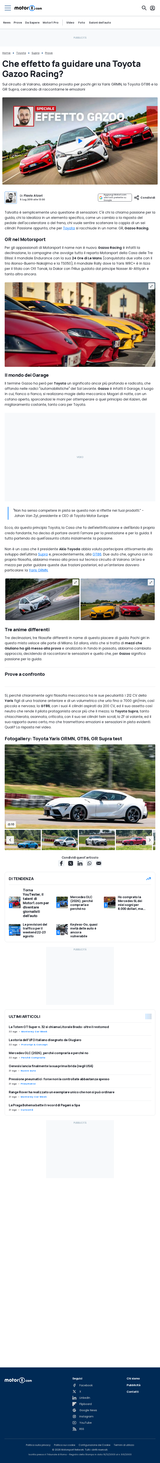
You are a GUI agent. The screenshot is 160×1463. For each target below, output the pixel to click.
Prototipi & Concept (34, 1044)
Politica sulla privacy (38, 1445)
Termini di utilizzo (124, 1445)
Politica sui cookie (64, 1445)
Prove (18, 22)
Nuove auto (28, 1070)
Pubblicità (133, 1385)
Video (70, 22)
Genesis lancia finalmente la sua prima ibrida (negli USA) (51, 1066)
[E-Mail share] (98, 863)
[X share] (70, 863)
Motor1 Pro (51, 22)
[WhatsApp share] (89, 863)
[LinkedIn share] (80, 863)
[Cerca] (144, 8)
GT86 (96, 554)
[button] (10, 840)
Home (6, 53)
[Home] (28, 7)
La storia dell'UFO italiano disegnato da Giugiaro (45, 1040)
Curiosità (27, 1109)
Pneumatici (28, 1083)
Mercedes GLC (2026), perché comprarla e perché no (48, 1053)
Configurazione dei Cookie (94, 1445)
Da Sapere (32, 22)
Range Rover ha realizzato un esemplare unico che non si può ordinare (61, 1092)
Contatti (133, 1391)
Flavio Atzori (33, 196)
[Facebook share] (61, 863)
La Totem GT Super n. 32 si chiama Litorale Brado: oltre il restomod (59, 1027)
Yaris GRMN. (38, 570)
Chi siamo (133, 1378)
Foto (81, 22)
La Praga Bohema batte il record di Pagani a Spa (44, 1105)
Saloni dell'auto (100, 22)
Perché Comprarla (33, 1057)
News (7, 22)
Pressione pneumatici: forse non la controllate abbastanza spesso (59, 1079)
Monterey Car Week (34, 1031)
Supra (35, 53)
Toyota (21, 53)
